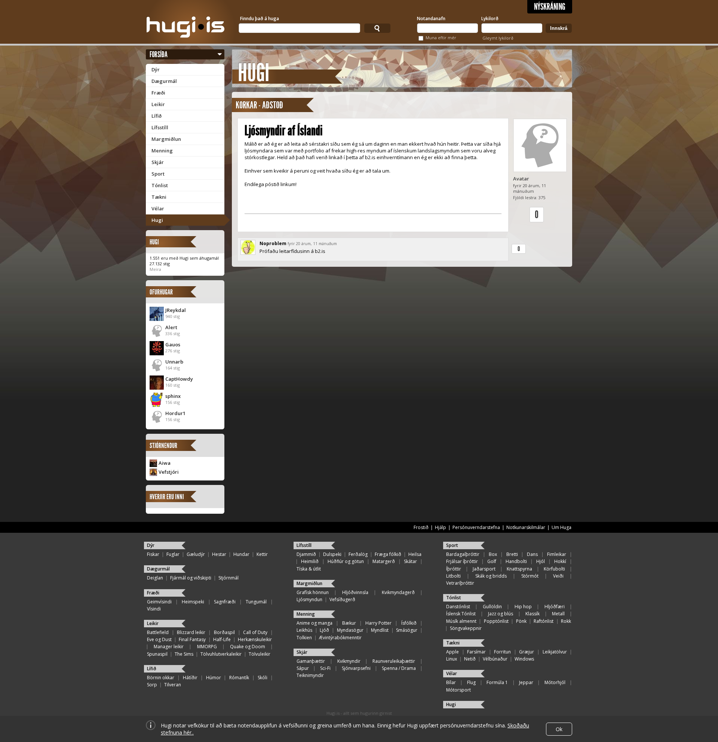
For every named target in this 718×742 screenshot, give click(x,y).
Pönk (521, 621)
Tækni (158, 197)
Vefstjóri (169, 472)
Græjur (526, 652)
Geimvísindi (159, 602)
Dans (532, 554)
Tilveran (172, 684)
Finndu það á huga (259, 18)
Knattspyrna (519, 569)
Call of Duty (255, 632)
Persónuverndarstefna (476, 527)
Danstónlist (458, 606)
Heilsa (414, 554)
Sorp (152, 684)
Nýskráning (549, 6)
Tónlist (159, 185)
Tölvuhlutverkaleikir (221, 654)
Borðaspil (224, 632)
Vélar (157, 208)
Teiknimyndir (310, 675)
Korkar (246, 105)
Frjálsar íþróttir (462, 561)
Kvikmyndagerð (398, 592)
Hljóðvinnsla (355, 592)
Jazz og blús (500, 613)
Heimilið (310, 561)
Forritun (502, 652)
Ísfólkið (409, 623)
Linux (451, 659)
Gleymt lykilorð (497, 38)
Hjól (540, 561)
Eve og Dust (159, 639)
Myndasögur (350, 630)
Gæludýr (196, 554)
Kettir (262, 554)
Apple (452, 652)
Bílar (451, 682)
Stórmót (529, 576)
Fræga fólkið (388, 554)
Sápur (303, 668)
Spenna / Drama (399, 668)
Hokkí (560, 561)
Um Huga (561, 527)
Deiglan (155, 578)
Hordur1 (175, 413)
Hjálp (440, 527)
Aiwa (165, 463)
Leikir (158, 104)
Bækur (349, 623)
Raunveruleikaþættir (393, 661)
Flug (471, 682)
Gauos (172, 344)
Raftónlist (543, 621)
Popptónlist (496, 621)
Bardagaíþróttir (462, 554)
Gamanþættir (311, 661)
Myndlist (380, 630)
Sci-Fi (325, 668)
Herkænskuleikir (255, 639)
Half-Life (222, 639)
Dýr (155, 69)
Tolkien (304, 637)
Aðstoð (272, 105)
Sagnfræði (225, 602)
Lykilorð (489, 18)
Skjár (157, 162)
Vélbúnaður (495, 659)
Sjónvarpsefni (356, 668)
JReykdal (175, 310)
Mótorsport (458, 690)
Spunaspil (157, 654)
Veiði (558, 576)
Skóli (262, 677)
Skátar (410, 561)
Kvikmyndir (348, 661)
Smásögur (406, 630)
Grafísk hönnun (313, 592)
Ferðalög (358, 554)
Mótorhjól (554, 682)
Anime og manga (314, 623)
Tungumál (256, 602)
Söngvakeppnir (466, 628)
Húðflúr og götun (346, 561)
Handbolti (516, 561)
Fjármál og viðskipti (190, 578)
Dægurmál (164, 81)
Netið (470, 659)
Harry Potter (378, 623)
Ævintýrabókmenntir (340, 637)
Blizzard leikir (191, 632)
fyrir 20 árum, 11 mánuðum (312, 243)
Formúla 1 (497, 682)
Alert (171, 327)
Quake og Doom (247, 646)
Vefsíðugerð (342, 599)
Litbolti (453, 576)
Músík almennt (461, 621)
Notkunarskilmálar (525, 527)
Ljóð (324, 630)
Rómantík (239, 677)
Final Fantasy (192, 639)
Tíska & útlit (309, 569)
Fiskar (153, 554)
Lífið (156, 115)
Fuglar (173, 554)
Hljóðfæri (554, 606)
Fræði (158, 92)
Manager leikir (169, 646)
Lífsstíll (159, 127)
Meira (155, 269)
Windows (524, 659)
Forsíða (159, 54)
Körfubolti (554, 569)
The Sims (184, 654)
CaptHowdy (179, 378)
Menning (162, 150)
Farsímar (476, 652)
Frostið (421, 527)
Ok (559, 729)
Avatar (521, 178)
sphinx (173, 396)
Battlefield (158, 632)
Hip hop (523, 606)
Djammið (306, 554)
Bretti (512, 554)
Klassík (532, 613)
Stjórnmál (228, 578)
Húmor (213, 677)
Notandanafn (431, 18)
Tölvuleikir (259, 654)
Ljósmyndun (309, 599)
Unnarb (174, 361)
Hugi (157, 220)
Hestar (219, 554)
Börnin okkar (160, 677)
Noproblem (273, 243)
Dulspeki (332, 554)
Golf (491, 561)
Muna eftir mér (441, 37)
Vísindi (154, 609)
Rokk (566, 621)
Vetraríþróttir (460, 583)
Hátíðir (190, 677)
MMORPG (207, 646)
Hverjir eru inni (167, 496)
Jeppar (526, 682)
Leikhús (304, 630)
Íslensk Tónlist (461, 613)
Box (493, 554)
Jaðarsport (484, 569)
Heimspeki (193, 602)
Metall (558, 613)
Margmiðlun (166, 139)
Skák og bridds (491, 576)
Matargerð (383, 561)
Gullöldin (492, 606)
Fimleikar (556, 554)
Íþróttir (453, 569)
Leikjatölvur (555, 652)
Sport (158, 173)
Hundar (241, 554)
